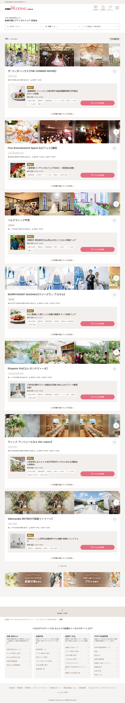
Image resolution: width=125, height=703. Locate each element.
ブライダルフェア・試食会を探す (46, 619)
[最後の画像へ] (116, 55)
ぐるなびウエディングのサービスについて (102, 688)
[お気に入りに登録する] (114, 71)
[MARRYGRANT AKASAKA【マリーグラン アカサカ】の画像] (62, 278)
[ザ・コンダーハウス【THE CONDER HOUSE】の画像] (62, 54)
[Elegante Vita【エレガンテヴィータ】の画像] (62, 352)
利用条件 (28, 688)
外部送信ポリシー (55, 688)
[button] (62, 96)
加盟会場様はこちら (70, 688)
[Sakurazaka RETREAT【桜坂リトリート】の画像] (62, 502)
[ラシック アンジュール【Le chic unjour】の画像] (62, 425)
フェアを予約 (99, 103)
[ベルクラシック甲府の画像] (62, 203)
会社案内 (12, 688)
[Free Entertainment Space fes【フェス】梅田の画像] (62, 131)
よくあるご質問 (62, 692)
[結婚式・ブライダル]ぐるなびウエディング (19, 619)
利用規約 (20, 688)
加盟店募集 (82, 688)
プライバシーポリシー (40, 688)
